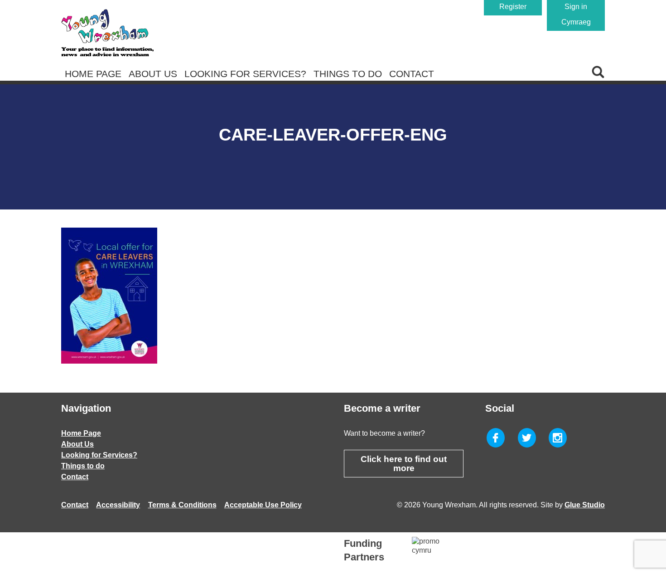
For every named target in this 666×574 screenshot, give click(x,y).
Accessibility (118, 505)
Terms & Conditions (182, 505)
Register (512, 6)
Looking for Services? (245, 73)
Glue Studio (585, 505)
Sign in (576, 6)
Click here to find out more (404, 463)
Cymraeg (576, 22)
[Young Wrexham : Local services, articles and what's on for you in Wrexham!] (107, 32)
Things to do (348, 73)
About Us (153, 73)
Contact (411, 73)
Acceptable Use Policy (263, 505)
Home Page (93, 73)
